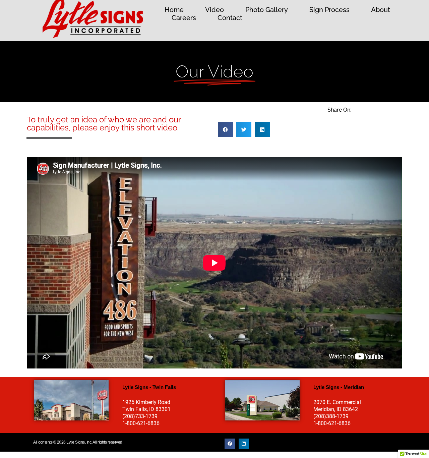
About (380, 10)
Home (174, 10)
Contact (230, 18)
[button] (225, 129)
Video (214, 10)
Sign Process (329, 10)
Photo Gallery (266, 10)
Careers (184, 18)
